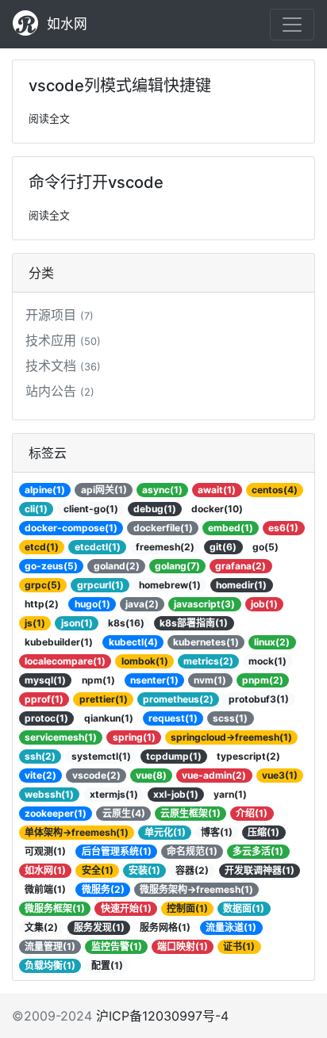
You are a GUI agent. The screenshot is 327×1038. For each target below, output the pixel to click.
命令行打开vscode (96, 182)
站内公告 (59, 391)
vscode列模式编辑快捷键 (120, 85)
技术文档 (63, 365)
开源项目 (59, 315)
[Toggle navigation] (292, 24)
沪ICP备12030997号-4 (162, 1016)
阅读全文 (49, 118)
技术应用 (63, 340)
